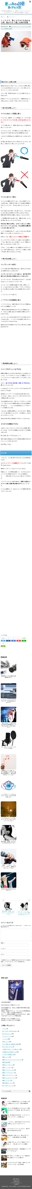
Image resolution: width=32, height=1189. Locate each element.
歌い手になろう (6, 1033)
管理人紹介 (16, 1181)
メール (3, 948)
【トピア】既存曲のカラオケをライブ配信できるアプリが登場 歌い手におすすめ (18, 1110)
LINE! (24, 638)
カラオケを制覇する (8, 1054)
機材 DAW (5, 1062)
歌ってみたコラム (7, 1046)
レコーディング (15, 26)
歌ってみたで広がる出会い (9, 1031)
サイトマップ (17, 1180)
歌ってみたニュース (8, 1085)
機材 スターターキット (8, 1075)
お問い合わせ (16, 1178)
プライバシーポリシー (17, 1182)
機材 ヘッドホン (6, 1067)
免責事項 (17, 1184)
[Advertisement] (16, 66)
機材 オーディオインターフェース (11, 1059)
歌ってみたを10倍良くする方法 (14, 1186)
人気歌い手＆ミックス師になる (11, 1049)
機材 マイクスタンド (8, 1072)
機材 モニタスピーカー (8, 1077)
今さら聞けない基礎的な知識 (10, 1044)
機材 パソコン (6, 1080)
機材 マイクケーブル (8, 1070)
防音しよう (5, 1041)
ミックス (22, 26)
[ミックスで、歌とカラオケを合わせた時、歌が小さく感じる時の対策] (13, 641)
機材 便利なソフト (7, 1083)
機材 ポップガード (7, 1065)
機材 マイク (5, 1057)
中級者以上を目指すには (9, 1052)
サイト (3, 954)
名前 (3, 943)
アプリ (4, 1028)
